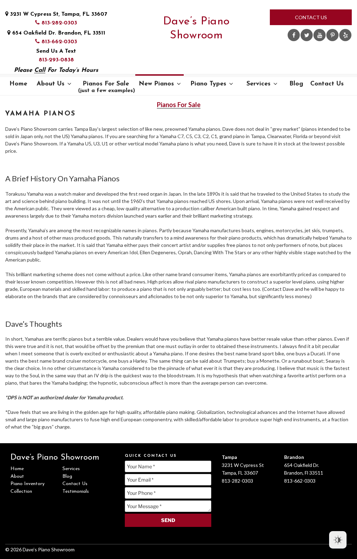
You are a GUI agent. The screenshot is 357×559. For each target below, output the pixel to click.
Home (18, 84)
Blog (296, 84)
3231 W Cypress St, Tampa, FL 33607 (57, 14)
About (17, 476)
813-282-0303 (58, 23)
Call (39, 70)
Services (258, 84)
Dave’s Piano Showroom (196, 28)
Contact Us (311, 17)
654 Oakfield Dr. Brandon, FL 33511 (57, 33)
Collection (21, 491)
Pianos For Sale (106, 87)
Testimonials (75, 491)
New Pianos (156, 84)
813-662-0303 (58, 42)
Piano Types (208, 84)
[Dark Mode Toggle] (338, 540)
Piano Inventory (27, 483)
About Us (50, 84)
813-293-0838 (56, 60)
